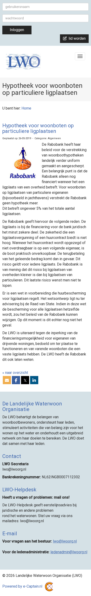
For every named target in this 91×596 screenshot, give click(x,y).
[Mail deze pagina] (6, 380)
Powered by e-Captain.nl (22, 586)
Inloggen (17, 30)
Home (26, 108)
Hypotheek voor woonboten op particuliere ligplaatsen (38, 128)
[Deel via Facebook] (16, 380)
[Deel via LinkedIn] (34, 380)
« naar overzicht (15, 372)
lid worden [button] (76, 38)
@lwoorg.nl (65, 541)
